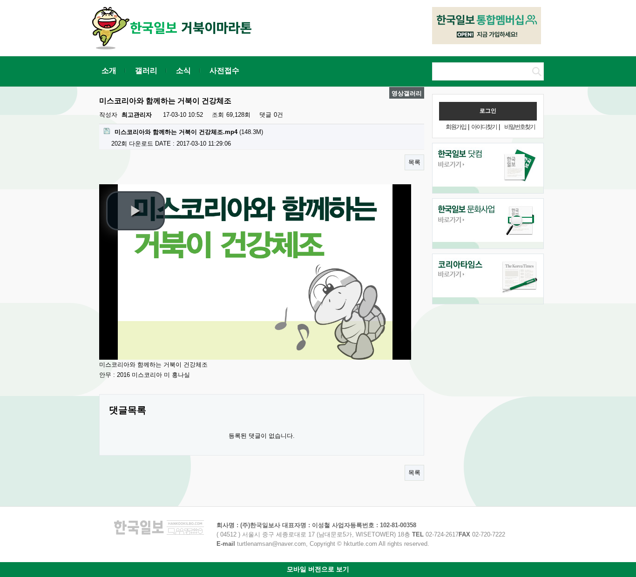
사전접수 (224, 70)
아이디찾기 (484, 126)
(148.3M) (189, 131)
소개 (108, 70)
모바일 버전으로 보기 (318, 569)
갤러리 (146, 70)
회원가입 (456, 126)
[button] (135, 210)
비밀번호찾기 (519, 126)
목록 (414, 162)
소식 (183, 70)
